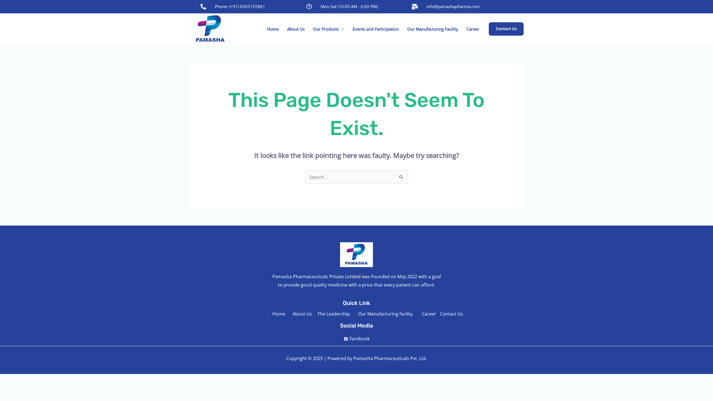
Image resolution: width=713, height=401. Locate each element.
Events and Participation (376, 29)
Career (473, 29)
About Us (296, 29)
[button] (506, 29)
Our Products (326, 29)
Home (273, 29)
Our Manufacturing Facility (432, 29)
